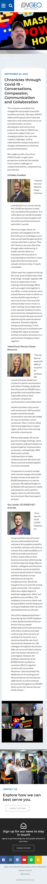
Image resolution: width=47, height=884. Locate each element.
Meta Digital (28, 880)
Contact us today (17, 808)
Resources (25, 874)
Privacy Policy (25, 870)
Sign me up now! (24, 848)
